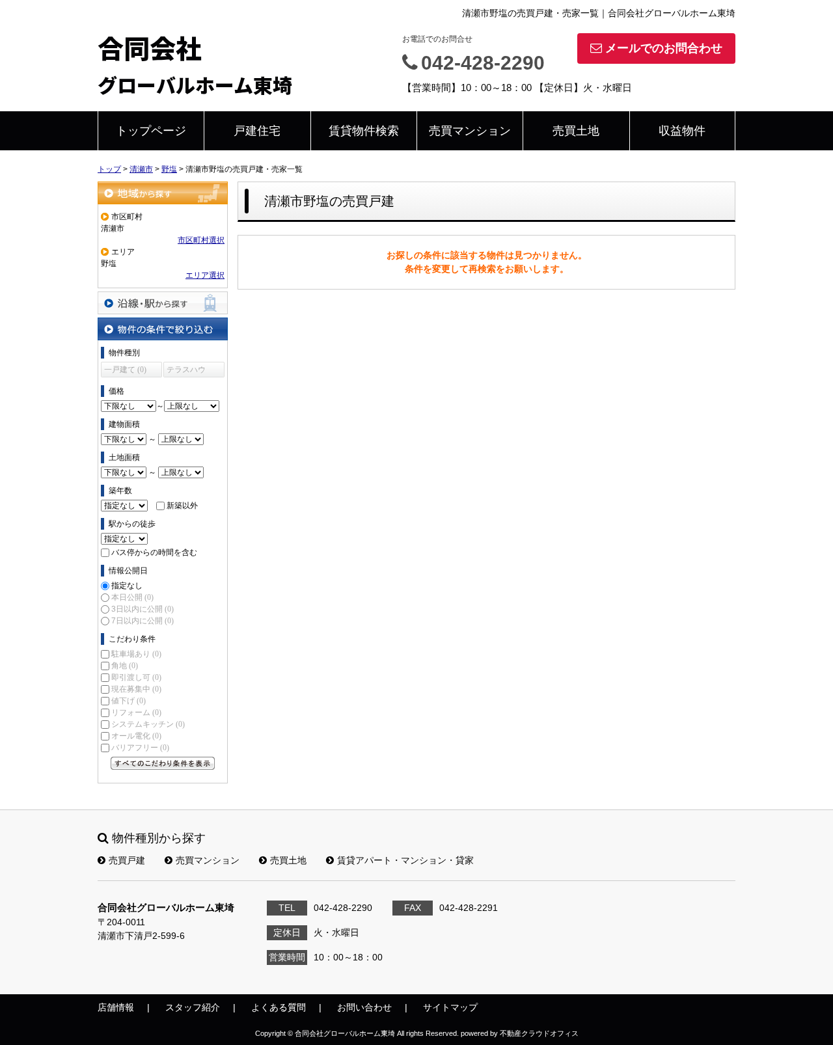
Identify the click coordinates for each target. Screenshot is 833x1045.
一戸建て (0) (125, 369)
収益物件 (682, 130)
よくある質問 (278, 1007)
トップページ (151, 130)
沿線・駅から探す (163, 303)
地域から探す (163, 193)
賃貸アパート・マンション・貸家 (405, 860)
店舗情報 (116, 1007)
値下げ (128, 700)
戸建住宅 (257, 130)
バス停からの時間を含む (154, 552)
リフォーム (136, 712)
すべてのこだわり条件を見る (163, 763)
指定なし (127, 585)
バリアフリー (140, 747)
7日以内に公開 (142, 620)
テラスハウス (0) (186, 371)
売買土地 (576, 130)
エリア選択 (205, 275)
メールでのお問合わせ (663, 48)
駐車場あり (136, 653)
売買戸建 (127, 860)
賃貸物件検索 (364, 130)
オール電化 (136, 735)
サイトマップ (450, 1007)
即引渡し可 (136, 677)
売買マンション (470, 130)
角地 (124, 665)
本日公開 (132, 597)
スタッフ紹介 (192, 1007)
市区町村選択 (201, 240)
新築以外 (182, 505)
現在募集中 (136, 689)
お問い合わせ (364, 1007)
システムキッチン (148, 724)
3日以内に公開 (142, 609)
